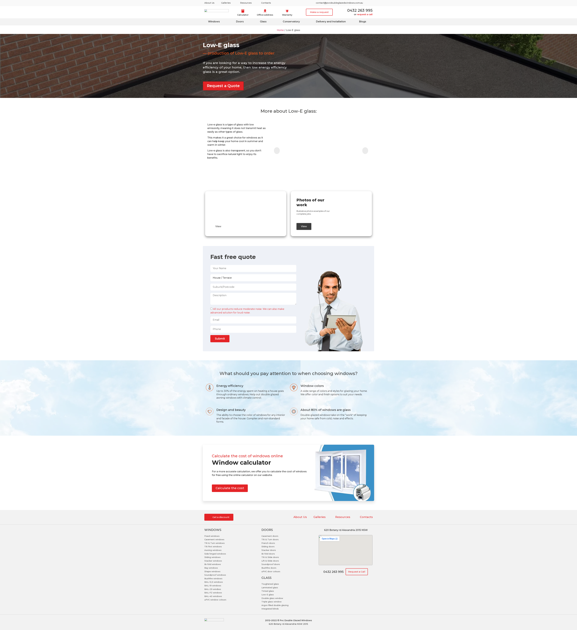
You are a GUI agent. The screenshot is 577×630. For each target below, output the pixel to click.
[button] (319, 12)
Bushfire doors (268, 568)
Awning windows (212, 550)
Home (280, 30)
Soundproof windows (215, 575)
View (218, 226)
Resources (246, 3)
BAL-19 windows (212, 585)
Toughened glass (270, 584)
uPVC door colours (270, 571)
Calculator (243, 15)
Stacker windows (213, 561)
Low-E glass (267, 594)
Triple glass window (271, 601)
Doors (240, 21)
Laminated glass (269, 587)
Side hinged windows (215, 554)
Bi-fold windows (212, 564)
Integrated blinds (270, 608)
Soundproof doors (270, 564)
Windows (214, 21)
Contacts (266, 3)
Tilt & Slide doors (270, 557)
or (363, 14)
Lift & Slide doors (270, 561)
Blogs (362, 21)
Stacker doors (268, 550)
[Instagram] (354, 622)
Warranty (287, 15)
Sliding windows (212, 557)
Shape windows (212, 571)
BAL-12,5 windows (213, 582)
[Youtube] (369, 3)
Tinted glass (267, 591)
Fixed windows (212, 536)
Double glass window (272, 598)
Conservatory (291, 21)
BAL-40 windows (213, 596)
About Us (209, 3)
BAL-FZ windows (213, 592)
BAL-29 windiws (212, 589)
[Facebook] (362, 622)
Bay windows (211, 568)
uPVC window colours (215, 599)
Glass (263, 21)
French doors (268, 543)
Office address (265, 15)
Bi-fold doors (268, 554)
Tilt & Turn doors (270, 539)
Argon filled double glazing (274, 605)
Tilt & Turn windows (214, 543)
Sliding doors (268, 546)
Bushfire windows (213, 578)
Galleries (226, 3)
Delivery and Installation (331, 21)
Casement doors (269, 536)
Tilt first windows (213, 546)
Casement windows (214, 539)
